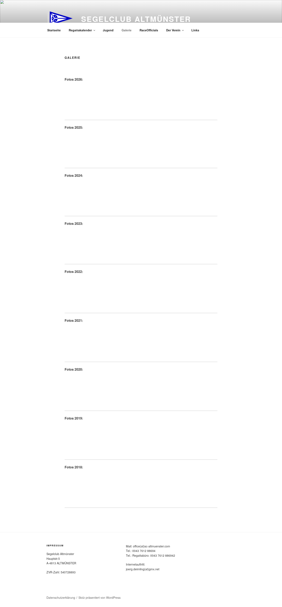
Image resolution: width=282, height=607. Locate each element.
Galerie (127, 30)
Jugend (108, 30)
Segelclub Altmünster (136, 18)
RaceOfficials (149, 30)
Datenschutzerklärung (60, 597)
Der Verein (173, 30)
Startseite (54, 30)
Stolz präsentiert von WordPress (99, 597)
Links (195, 30)
